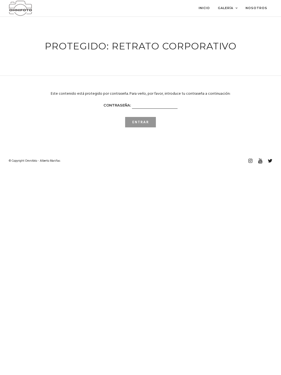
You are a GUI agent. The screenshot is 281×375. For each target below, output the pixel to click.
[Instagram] (250, 161)
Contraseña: (117, 105)
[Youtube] (260, 161)
